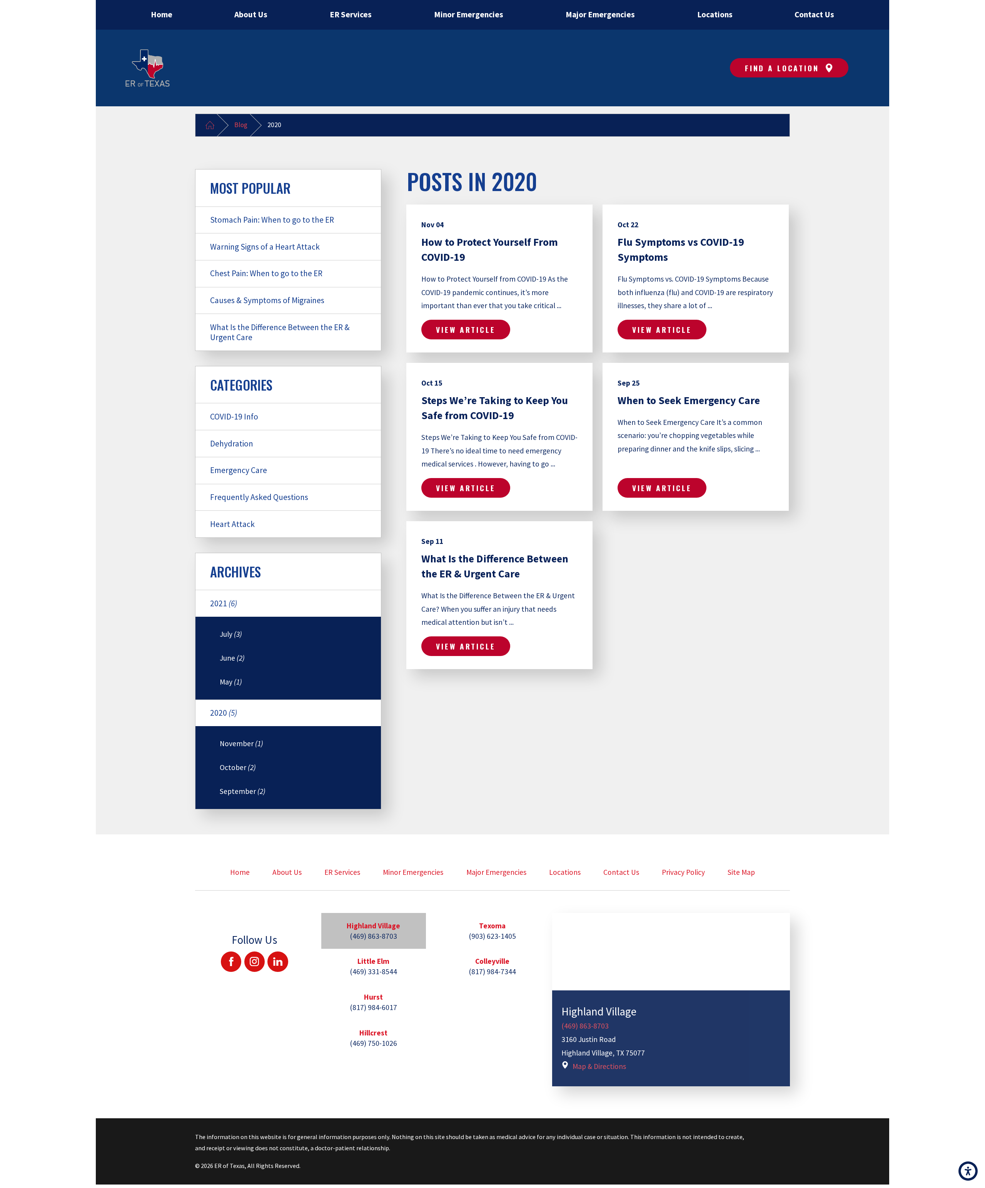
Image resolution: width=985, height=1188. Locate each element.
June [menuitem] (232, 658)
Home (240, 872)
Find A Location (782, 68)
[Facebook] (231, 961)
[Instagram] (254, 961)
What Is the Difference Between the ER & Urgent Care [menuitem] (280, 332)
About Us (287, 872)
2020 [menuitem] (223, 713)
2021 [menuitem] (223, 603)
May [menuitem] (231, 681)
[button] (968, 1171)
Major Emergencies (496, 872)
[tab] (373, 931)
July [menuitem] (231, 634)
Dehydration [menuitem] (231, 443)
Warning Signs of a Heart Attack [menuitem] (265, 247)
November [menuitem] (241, 743)
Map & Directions (599, 1066)
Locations (565, 872)
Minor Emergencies (413, 872)
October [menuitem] (238, 767)
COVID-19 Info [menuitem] (234, 416)
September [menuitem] (242, 791)
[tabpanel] (671, 999)
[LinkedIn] (277, 961)
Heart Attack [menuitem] (232, 524)
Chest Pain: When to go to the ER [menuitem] (266, 273)
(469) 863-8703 (585, 1025)
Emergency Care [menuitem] (238, 470)
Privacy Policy (683, 872)
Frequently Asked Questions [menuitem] (259, 497)
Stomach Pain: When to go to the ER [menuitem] (272, 220)
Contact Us (621, 872)
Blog (240, 125)
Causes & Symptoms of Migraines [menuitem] (267, 300)
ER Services (342, 872)
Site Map (741, 872)
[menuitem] (162, 15)
